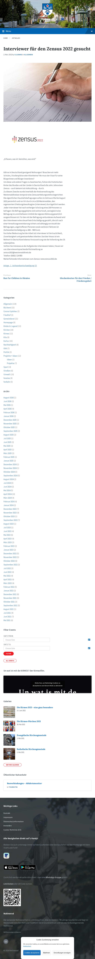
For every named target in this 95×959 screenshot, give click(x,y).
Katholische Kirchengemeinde (31, 749)
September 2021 (10, 605)
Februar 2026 (8, 412)
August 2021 (8, 609)
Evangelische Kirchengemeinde (31, 735)
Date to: (7, 644)
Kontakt (6, 813)
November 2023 (9, 512)
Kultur (6, 341)
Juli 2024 (7, 483)
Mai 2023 (6, 535)
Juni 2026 (7, 401)
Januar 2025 (8, 460)
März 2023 (7, 542)
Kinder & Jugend (10, 326)
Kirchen (6, 330)
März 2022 (7, 583)
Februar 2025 (8, 457)
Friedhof (7, 315)
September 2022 (10, 564)
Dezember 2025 (9, 420)
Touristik (13, 787)
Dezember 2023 (9, 509)
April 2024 (7, 494)
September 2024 (10, 475)
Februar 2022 (8, 587)
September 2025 (10, 431)
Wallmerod (47, 19)
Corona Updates (10, 311)
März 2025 (7, 453)
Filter (8, 654)
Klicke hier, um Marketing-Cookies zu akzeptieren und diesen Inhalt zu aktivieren (47, 684)
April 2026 (7, 408)
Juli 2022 (7, 568)
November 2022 (9, 557)
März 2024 (7, 498)
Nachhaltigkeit (9, 344)
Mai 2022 (6, 575)
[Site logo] (47, 15)
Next (89, 275)
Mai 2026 (6, 405)
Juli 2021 (7, 613)
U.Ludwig (18, 54)
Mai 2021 (6, 620)
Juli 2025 (7, 438)
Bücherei (7, 307)
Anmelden (7, 825)
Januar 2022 (8, 590)
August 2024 (8, 479)
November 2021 (9, 598)
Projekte (10, 363)
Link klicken (8, 884)
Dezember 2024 (9, 464)
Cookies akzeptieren (32, 953)
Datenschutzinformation (13, 821)
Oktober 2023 (9, 516)
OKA (5, 348)
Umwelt (6, 374)
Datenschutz (27, 946)
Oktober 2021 (9, 601)
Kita (5, 337)
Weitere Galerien (12, 765)
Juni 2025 (7, 442)
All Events (10, 661)
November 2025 (9, 423)
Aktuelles (16, 38)
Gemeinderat (8, 318)
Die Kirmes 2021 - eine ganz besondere (35, 707)
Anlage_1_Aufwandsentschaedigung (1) (20, 265)
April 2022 (7, 579)
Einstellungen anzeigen (62, 953)
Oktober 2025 (9, 427)
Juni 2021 (7, 616)
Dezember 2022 (9, 553)
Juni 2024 (7, 486)
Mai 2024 (6, 490)
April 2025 (7, 449)
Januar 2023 (8, 550)
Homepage (8, 322)
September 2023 (10, 520)
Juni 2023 (7, 531)
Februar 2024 (8, 501)
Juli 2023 (7, 527)
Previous (7, 275)
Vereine (6, 378)
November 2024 (9, 468)
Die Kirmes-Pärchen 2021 (29, 721)
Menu (8, 31)
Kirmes (6, 333)
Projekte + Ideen (10, 356)
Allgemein (28, 54)
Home (5, 38)
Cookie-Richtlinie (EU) (12, 830)
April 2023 (7, 538)
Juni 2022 (7, 572)
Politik (6, 352)
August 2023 (8, 524)
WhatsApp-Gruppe (53, 877)
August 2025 (8, 434)
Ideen (9, 359)
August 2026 (8, 397)
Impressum (8, 817)
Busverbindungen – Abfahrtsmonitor (24, 783)
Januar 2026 (8, 416)
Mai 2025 (6, 446)
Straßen (6, 370)
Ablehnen (46, 953)
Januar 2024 (8, 505)
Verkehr (6, 382)
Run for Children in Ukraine (16, 278)
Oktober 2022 (9, 561)
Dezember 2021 (9, 594)
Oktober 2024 (9, 472)
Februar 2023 (8, 546)
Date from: (8, 636)
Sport (5, 367)
